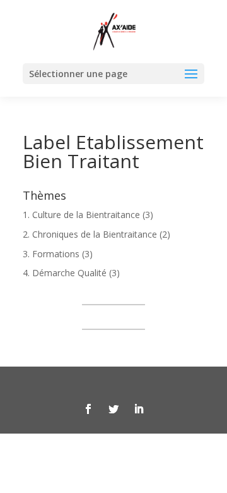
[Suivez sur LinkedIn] (139, 409)
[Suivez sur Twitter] (113, 409)
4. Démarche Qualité (65, 273)
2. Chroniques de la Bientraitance (90, 234)
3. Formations (51, 254)
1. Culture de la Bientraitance (81, 215)
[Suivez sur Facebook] (88, 409)
